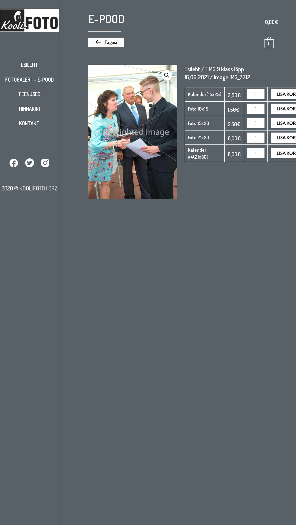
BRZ (53, 188)
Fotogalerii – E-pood (29, 79)
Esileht (29, 65)
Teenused (29, 94)
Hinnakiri (29, 109)
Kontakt (29, 123)
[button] (106, 42)
